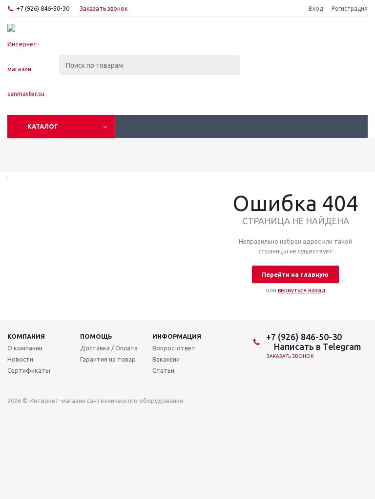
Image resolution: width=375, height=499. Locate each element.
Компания (26, 336)
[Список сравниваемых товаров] (260, 41)
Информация (176, 336)
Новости (20, 359)
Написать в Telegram (316, 346)
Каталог (42, 126)
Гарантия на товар (108, 359)
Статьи (163, 370)
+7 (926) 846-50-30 (42, 8)
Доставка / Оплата (109, 348)
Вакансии (166, 359)
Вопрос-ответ (173, 348)
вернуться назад (301, 290)
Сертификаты (28, 370)
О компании (24, 348)
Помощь (96, 336)
